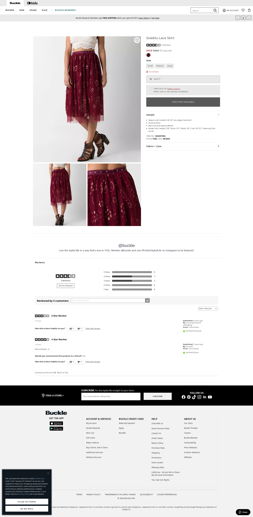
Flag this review (93, 328)
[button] (10, 10)
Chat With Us (157, 423)
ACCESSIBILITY (146, 494)
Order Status (157, 438)
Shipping (156, 452)
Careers (187, 433)
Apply (121, 428)
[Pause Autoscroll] (243, 18)
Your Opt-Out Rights (160, 480)
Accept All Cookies (27, 502)
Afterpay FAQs (158, 467)
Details (150, 115)
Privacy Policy (24, 494)
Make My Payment (127, 423)
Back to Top (62, 372)
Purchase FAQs (158, 448)
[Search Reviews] (147, 300)
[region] (27, 492)
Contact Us (156, 433)
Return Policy (157, 443)
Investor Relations (192, 452)
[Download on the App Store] (56, 423)
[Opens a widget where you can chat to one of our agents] (243, 512)
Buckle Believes (191, 437)
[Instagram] (199, 396)
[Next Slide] (249, 18)
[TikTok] (194, 396)
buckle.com (39, 478)
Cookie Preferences (167, 494)
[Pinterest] (188, 396)
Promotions (157, 457)
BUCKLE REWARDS (65, 10)
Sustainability (190, 442)
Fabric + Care (154, 146)
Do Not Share (26, 509)
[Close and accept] (48, 473)
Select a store (173, 89)
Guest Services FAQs (160, 428)
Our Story (188, 423)
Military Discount (93, 457)
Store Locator (157, 462)
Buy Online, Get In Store (97, 447)
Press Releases (190, 447)
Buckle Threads (191, 428)
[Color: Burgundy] (148, 55)
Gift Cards (90, 437)
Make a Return (92, 442)
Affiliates (188, 457)
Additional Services (94, 452)
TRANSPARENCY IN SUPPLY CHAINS (120, 494)
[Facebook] (183, 396)
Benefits (122, 433)
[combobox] (202, 10)
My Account (91, 423)
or (145, 18)
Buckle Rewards (93, 428)
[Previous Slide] (238, 18)
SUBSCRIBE (158, 396)
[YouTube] (210, 396)
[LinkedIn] (204, 396)
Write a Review (66, 285)
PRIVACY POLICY (93, 494)
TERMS (79, 494)
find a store (55, 395)
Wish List (90, 433)
